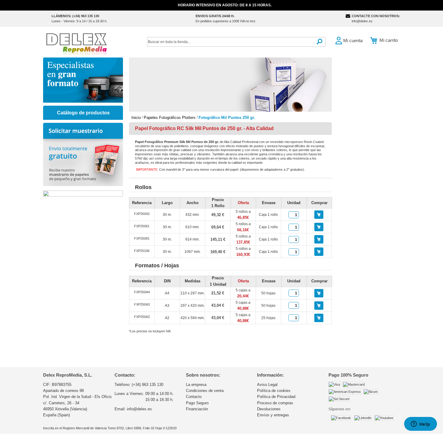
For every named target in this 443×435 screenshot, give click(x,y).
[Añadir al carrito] (318, 214)
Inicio (136, 117)
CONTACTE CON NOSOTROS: (376, 16)
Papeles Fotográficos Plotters (170, 117)
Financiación (197, 409)
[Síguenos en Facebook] (341, 418)
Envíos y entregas (273, 415)
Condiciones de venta (205, 390)
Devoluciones (269, 409)
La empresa (196, 384)
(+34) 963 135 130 (147, 384)
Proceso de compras (275, 403)
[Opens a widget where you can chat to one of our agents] (420, 424)
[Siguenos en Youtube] (384, 418)
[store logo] (76, 43)
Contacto (194, 396)
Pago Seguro (197, 403)
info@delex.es (362, 21)
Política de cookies (274, 390)
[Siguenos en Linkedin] (363, 418)
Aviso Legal (267, 384)
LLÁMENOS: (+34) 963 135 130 (75, 16)
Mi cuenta (353, 40)
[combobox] (236, 42)
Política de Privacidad (276, 396)
